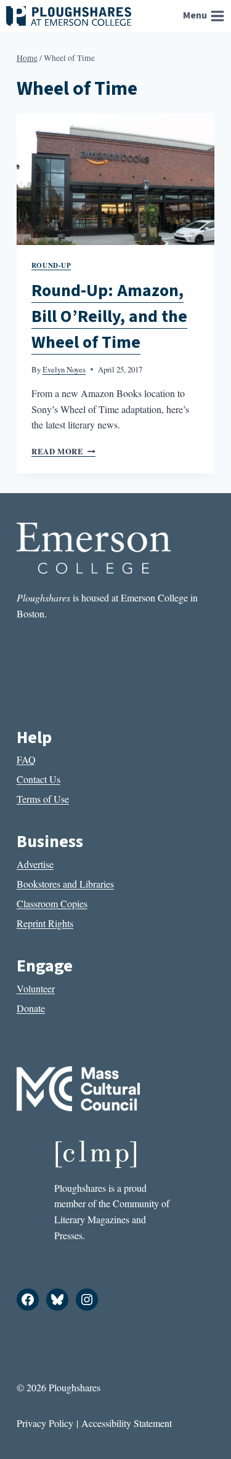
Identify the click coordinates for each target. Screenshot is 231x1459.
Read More (63, 451)
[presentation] (115, 179)
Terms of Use (43, 798)
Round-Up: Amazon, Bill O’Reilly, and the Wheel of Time (109, 316)
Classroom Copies (52, 903)
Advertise (35, 864)
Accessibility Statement (126, 1423)
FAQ (26, 759)
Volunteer (36, 988)
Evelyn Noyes (64, 369)
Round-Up (51, 265)
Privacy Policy (45, 1423)
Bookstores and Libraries (65, 883)
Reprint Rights (45, 923)
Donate (31, 1008)
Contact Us (38, 779)
